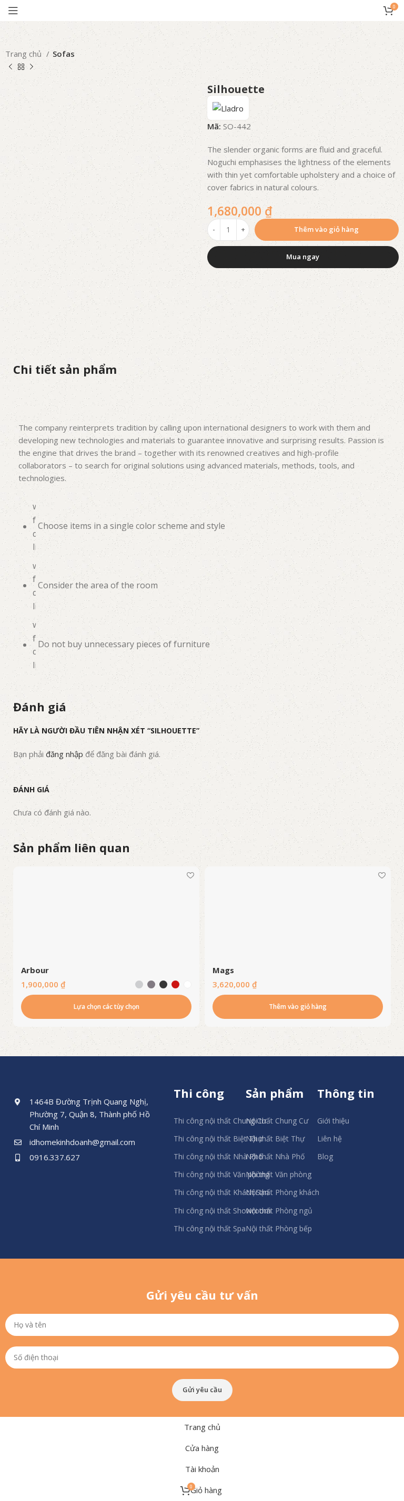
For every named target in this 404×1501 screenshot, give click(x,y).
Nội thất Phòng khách (282, 1192)
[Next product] (31, 67)
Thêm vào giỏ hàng (326, 229)
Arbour (35, 970)
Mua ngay (302, 256)
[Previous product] (10, 67)
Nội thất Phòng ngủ (279, 1211)
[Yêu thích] (190, 875)
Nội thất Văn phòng (278, 1174)
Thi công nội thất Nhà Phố (218, 1156)
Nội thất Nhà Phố (275, 1156)
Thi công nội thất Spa (210, 1228)
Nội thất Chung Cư (277, 1121)
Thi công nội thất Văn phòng (221, 1174)
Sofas (64, 53)
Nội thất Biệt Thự (275, 1138)
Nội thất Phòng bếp (279, 1228)
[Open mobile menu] (13, 10)
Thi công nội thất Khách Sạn (221, 1192)
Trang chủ (24, 53)
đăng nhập (64, 754)
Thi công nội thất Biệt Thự (218, 1138)
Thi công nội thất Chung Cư (220, 1121)
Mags (223, 970)
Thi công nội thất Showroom (222, 1211)
